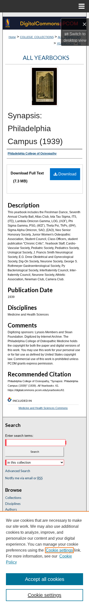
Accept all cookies (44, 579)
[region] (44, 559)
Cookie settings (59, 550)
